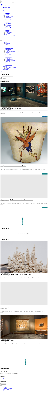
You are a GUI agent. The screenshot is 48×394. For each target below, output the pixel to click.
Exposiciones (8, 17)
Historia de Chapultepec (10, 28)
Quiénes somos (9, 25)
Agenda (7, 18)
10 (22, 218)
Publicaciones (5, 38)
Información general (9, 16)
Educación (5, 34)
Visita (4, 15)
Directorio (5, 387)
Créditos (4, 390)
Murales (7, 31)
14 (22, 223)
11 (22, 220)
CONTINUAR (15, 373)
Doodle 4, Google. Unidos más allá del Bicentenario (16, 200)
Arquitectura (8, 26)
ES (2, 5)
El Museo (5, 24)
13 (22, 222)
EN (5, 5)
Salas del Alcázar (9, 33)
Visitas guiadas (8, 23)
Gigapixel (7, 14)
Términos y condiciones (7, 388)
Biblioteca (8, 21)
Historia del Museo (9, 27)
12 (22, 221)
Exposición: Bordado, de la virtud (12, 19)
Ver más (44, 116)
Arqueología (8, 30)
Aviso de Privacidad (7, 389)
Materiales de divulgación (11, 35)
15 (22, 224)
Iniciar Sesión (7, 7)
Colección (5, 10)
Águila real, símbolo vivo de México (12, 108)
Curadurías (8, 11)
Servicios (7, 22)
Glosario (7, 36)
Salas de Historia (9, 32)
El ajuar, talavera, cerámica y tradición (13, 166)
